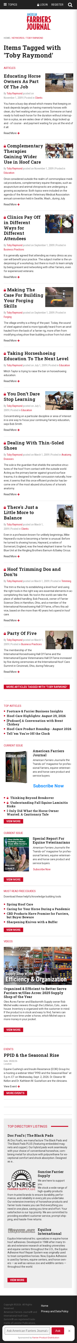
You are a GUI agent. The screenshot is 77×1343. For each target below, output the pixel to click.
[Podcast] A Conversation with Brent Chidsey (35, 722)
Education (9, 172)
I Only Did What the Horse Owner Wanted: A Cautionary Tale (33, 812)
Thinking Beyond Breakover (32, 798)
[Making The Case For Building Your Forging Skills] (59, 297)
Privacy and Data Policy (54, 1311)
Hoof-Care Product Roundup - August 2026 (39, 729)
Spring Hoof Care (20, 904)
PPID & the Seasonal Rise (31, 1055)
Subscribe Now (42, 869)
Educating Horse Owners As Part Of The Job (22, 81)
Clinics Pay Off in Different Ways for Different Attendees (22, 227)
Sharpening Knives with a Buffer (32, 922)
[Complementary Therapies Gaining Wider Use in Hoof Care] (59, 150)
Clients (38, 97)
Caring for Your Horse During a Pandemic (38, 909)
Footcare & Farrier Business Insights (35, 711)
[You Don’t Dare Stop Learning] (59, 400)
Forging (8, 316)
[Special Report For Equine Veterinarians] (16, 854)
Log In (44, 4)
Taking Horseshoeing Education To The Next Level (36, 356)
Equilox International (49, 1231)
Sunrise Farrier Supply (51, 1173)
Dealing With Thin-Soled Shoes (34, 445)
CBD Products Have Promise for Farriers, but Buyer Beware (38, 915)
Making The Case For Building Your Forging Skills (23, 298)
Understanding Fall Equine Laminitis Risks (37, 804)
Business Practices (14, 249)
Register (57, 4)
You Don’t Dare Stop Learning (22, 396)
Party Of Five (22, 633)
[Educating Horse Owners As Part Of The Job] (59, 82)
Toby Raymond (14, 93)
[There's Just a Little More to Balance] (65, 516)
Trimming (66, 581)
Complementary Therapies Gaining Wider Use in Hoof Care (23, 154)
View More (13, 821)
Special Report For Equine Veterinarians (51, 840)
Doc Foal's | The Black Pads (30, 1135)
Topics (12, 4)
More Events (15, 1093)
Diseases (9, 458)
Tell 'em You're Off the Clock (28, 733)
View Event (10, 1086)
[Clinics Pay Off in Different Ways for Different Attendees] (59, 223)
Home (7, 38)
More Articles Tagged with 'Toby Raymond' (36, 686)
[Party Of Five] (59, 639)
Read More (10, 133)
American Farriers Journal (48, 753)
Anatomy (66, 454)
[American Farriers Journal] (16, 767)
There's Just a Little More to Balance (21, 512)
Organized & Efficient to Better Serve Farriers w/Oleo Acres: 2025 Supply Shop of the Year (35, 992)
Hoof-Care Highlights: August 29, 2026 (36, 716)
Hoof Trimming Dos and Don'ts (32, 572)
